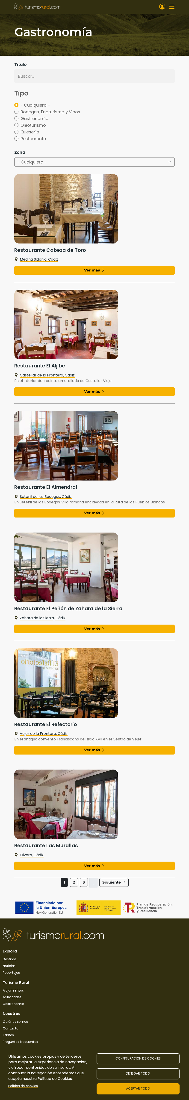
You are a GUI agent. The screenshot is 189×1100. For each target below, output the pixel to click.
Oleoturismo (33, 125)
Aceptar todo (138, 1088)
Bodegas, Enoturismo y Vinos (50, 112)
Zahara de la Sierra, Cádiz (42, 618)
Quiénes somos (15, 1021)
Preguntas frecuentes (20, 1041)
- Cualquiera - (35, 105)
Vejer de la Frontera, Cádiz (44, 733)
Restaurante (33, 139)
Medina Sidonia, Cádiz (39, 259)
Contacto (10, 1028)
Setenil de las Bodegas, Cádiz (46, 496)
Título (20, 64)
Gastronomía (34, 118)
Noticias (9, 966)
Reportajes (11, 972)
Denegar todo (138, 1073)
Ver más (92, 270)
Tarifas (8, 1035)
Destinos (10, 959)
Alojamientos (13, 990)
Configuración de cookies (138, 1058)
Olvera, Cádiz (32, 855)
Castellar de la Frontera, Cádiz (47, 375)
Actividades (12, 997)
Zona (19, 152)
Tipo (21, 93)
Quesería (30, 132)
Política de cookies (23, 1086)
